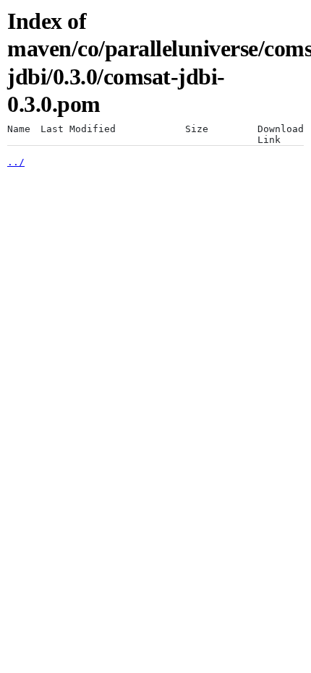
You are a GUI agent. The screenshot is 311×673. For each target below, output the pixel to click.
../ (16, 162)
